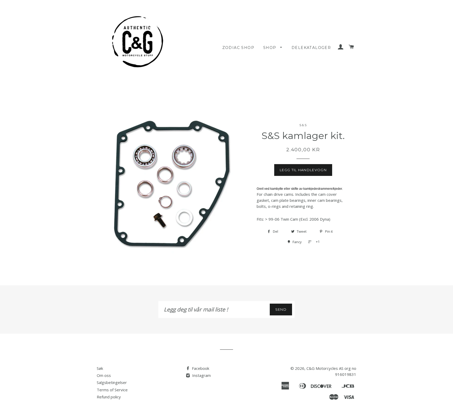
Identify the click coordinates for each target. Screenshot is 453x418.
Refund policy (109, 396)
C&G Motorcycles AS (324, 368)
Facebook (200, 368)
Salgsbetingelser (112, 382)
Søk (100, 368)
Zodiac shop (238, 47)
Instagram (201, 375)
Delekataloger (311, 47)
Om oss (104, 375)
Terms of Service (112, 389)
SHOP (270, 47)
